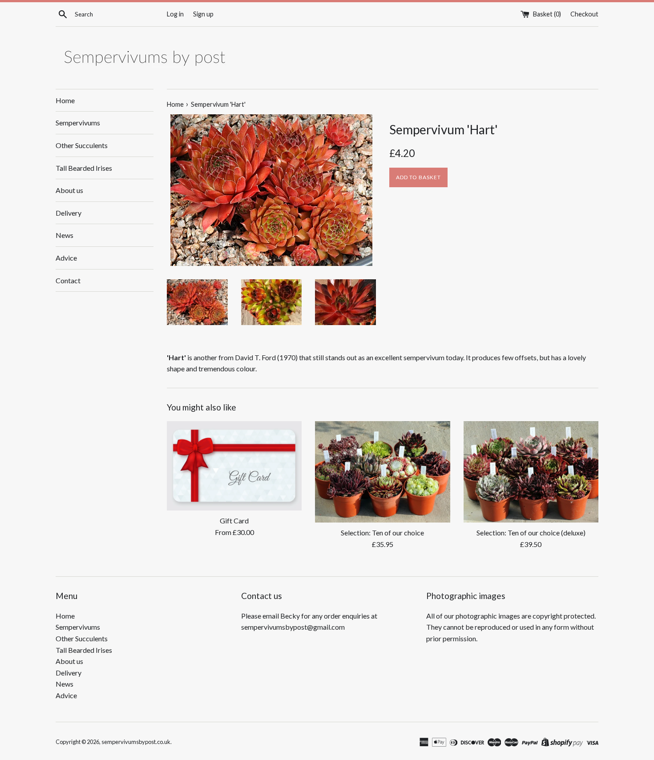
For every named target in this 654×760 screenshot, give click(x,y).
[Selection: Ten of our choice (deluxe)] (531, 472)
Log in (175, 14)
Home (65, 100)
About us (69, 190)
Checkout (584, 14)
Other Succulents (82, 145)
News (64, 235)
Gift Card (234, 520)
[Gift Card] (234, 466)
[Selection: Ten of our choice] (382, 472)
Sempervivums (78, 122)
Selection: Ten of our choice (382, 532)
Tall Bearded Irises (84, 168)
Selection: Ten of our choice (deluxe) (530, 532)
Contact (68, 280)
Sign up (203, 14)
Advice (66, 257)
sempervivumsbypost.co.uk (135, 741)
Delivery (68, 213)
